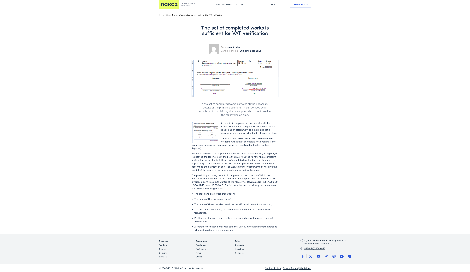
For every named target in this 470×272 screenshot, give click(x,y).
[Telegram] (326, 256)
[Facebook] (302, 256)
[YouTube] (318, 256)
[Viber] (334, 256)
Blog (218, 4)
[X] (310, 256)
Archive (226, 4)
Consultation (300, 4)
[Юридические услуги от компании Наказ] (169, 4)
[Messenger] (349, 256)
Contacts (238, 4)
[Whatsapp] (341, 256)
